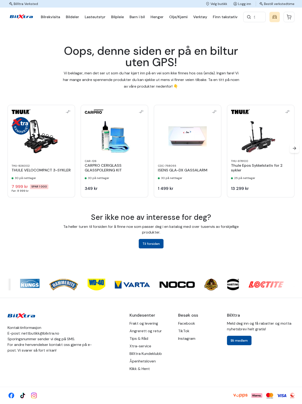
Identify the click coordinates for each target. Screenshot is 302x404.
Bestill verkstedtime (279, 4)
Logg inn (244, 4)
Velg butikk (218, 4)
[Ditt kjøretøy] (274, 17)
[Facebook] (11, 395)
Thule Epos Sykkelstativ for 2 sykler (257, 168)
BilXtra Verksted (26, 4)
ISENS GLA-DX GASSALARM (182, 170)
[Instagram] (34, 395)
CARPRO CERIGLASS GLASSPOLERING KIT (103, 168)
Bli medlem (239, 340)
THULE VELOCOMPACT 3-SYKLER (41, 170)
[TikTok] (22, 395)
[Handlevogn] (289, 17)
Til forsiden (151, 244)
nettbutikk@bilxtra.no (40, 333)
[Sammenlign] (68, 111)
